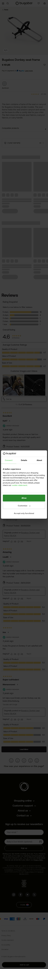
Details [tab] (24, 460)
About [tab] (39, 460)
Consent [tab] (8, 460)
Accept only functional (24, 513)
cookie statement (19, 485)
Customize (22, 506)
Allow (24, 498)
